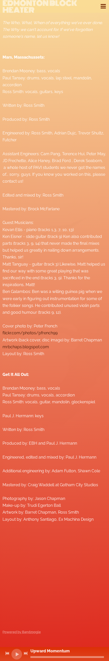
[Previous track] (7, 653)
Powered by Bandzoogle (22, 632)
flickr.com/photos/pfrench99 (30, 332)
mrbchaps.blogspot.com (26, 346)
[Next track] (25, 653)
